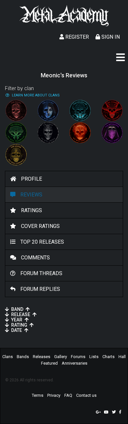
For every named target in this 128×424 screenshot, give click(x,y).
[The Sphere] (16, 155)
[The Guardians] (80, 110)
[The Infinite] (16, 133)
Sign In (110, 37)
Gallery (60, 356)
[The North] (48, 133)
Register (76, 37)
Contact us (86, 395)
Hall (122, 356)
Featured (49, 363)
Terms (37, 395)
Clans (7, 356)
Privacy (53, 395)
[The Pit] (80, 133)
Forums (78, 356)
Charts (108, 356)
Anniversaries (74, 363)
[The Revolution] (112, 133)
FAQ (68, 395)
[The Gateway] (48, 110)
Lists (93, 356)
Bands (23, 356)
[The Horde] (112, 110)
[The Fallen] (16, 110)
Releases (41, 356)
